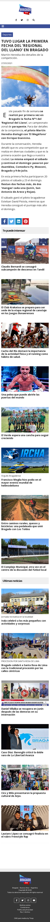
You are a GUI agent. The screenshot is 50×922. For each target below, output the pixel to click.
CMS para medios (20, 918)
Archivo (27, 912)
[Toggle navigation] (3, 26)
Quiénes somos (25, 905)
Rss (21, 912)
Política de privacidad (25, 910)
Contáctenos (25, 907)
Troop (31, 918)
